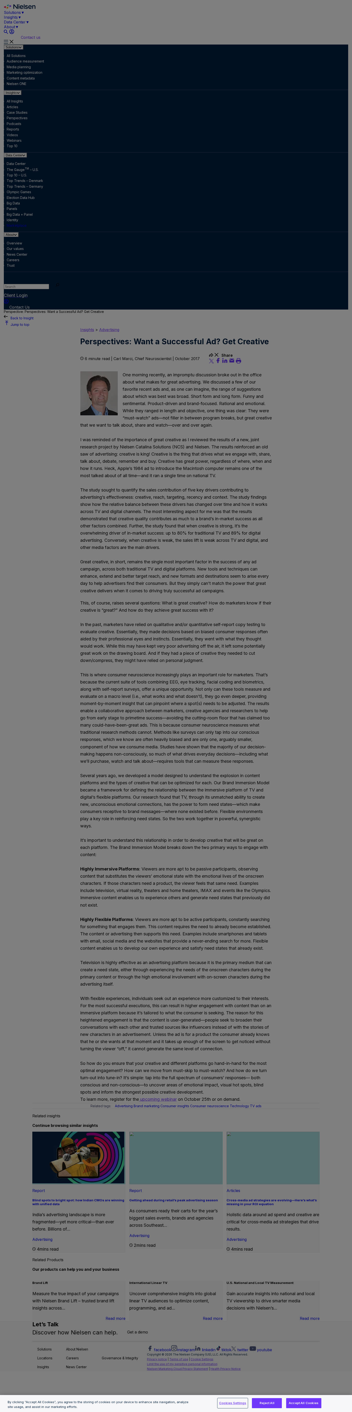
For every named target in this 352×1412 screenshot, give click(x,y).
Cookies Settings (232, 1403)
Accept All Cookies (303, 1403)
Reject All (267, 1403)
